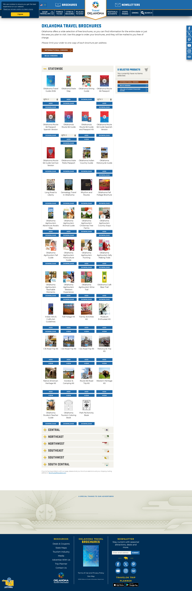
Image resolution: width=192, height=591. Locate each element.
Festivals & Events (112, 13)
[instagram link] (126, 571)
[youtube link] (118, 571)
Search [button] (148, 13)
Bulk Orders (51, 56)
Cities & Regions (69, 13)
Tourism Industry (61, 552)
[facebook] (189, 28)
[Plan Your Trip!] (8, 583)
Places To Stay (80, 13)
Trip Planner (61, 564)
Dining (135, 13)
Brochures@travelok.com (57, 473)
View (86, 139)
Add (51, 103)
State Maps (61, 548)
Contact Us (61, 568)
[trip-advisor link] (133, 571)
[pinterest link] (133, 564)
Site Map (91, 576)
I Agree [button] (20, 14)
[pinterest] (189, 40)
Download (50, 107)
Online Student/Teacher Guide (130, 89)
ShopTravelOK (45, 13)
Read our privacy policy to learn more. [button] (18, 9)
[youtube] (189, 45)
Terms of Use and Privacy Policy (91, 573)
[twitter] (189, 34)
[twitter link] (126, 564)
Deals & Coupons (61, 544)
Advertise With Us (61, 560)
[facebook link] (118, 564)
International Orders (56, 50)
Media (61, 556)
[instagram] (189, 51)
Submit (135, 553)
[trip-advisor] (189, 57)
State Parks (125, 13)
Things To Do (59, 13)
